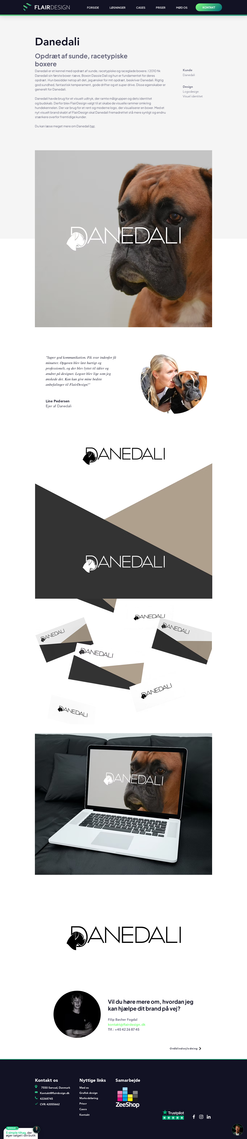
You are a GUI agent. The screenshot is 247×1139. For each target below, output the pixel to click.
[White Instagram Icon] (201, 1116)
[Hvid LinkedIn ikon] (208, 1116)
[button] (12, 1128)
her (92, 126)
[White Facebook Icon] (194, 1116)
